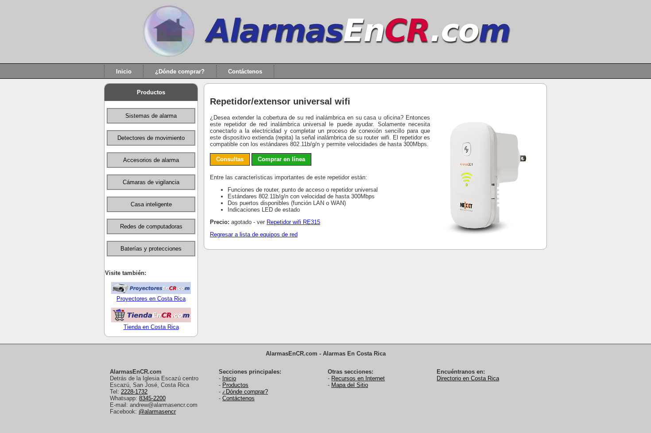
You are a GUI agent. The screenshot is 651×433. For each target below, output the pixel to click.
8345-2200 (152, 398)
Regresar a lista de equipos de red (254, 234)
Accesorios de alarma (151, 160)
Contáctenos (245, 71)
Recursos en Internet (358, 378)
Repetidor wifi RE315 (293, 222)
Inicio (124, 71)
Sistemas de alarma (151, 115)
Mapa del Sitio (349, 385)
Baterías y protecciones (151, 248)
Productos (151, 92)
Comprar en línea (281, 159)
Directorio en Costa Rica (468, 378)
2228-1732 (134, 391)
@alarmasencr (157, 411)
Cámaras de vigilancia (151, 182)
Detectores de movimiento (151, 138)
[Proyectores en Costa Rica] (151, 292)
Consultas (230, 159)
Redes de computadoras (151, 226)
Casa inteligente (151, 204)
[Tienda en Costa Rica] (151, 320)
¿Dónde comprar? (180, 71)
